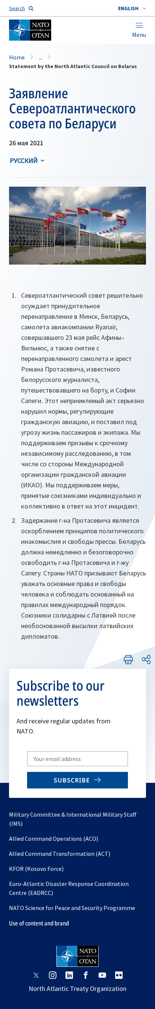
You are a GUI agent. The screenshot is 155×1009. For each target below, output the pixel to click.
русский (24, 160)
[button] (132, 8)
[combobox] (132, 8)
